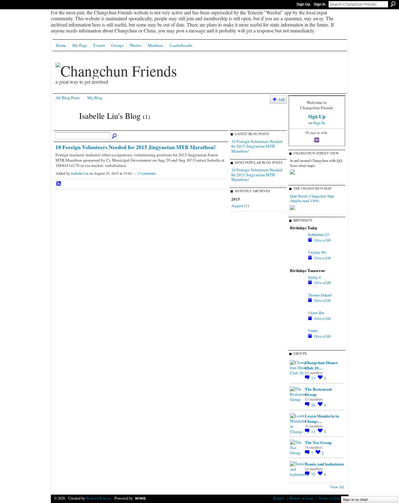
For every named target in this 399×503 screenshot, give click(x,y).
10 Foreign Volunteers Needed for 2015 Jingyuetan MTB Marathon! (135, 147)
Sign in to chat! (355, 499)
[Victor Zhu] (297, 324)
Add (281, 99)
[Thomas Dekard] (297, 306)
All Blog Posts (67, 97)
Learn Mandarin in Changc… (322, 418)
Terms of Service (332, 498)
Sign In (319, 4)
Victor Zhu (316, 312)
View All (337, 486)
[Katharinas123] (297, 245)
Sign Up (303, 4)
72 (313, 474)
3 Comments (146, 173)
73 (313, 378)
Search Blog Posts (115, 136)
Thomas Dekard (320, 294)
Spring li (314, 277)
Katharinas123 (318, 234)
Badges (279, 498)
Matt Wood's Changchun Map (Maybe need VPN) (312, 198)
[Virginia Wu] (297, 263)
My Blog (95, 97)
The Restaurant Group (318, 391)
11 (313, 431)
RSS (59, 184)
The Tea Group (318, 442)
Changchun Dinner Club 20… (321, 365)
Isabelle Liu (79, 173)
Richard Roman (98, 498)
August (237, 205)
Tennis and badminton (324, 464)
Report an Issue (302, 498)
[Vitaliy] (297, 341)
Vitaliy (313, 330)
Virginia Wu (317, 252)
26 (313, 405)
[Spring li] (297, 288)
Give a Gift (322, 239)
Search (393, 4)
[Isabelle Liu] (65, 127)
